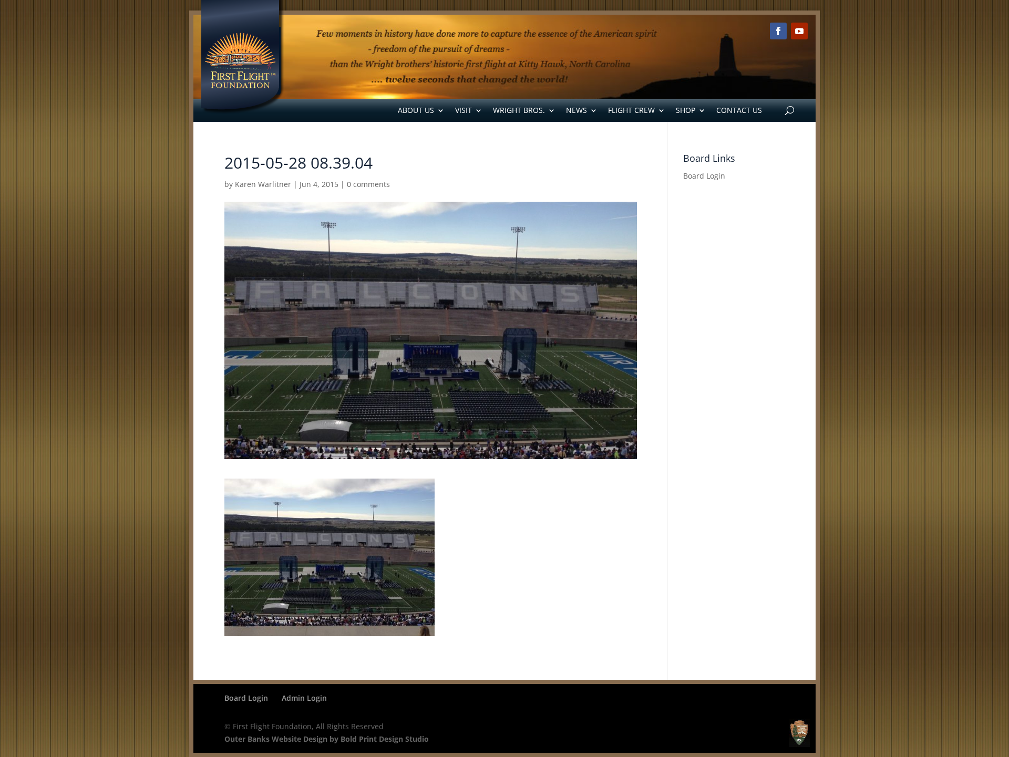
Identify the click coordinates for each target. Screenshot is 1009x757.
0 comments (368, 184)
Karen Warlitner (263, 184)
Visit (463, 110)
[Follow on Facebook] (778, 31)
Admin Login (304, 698)
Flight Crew (631, 110)
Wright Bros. (519, 110)
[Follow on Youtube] (799, 31)
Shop (685, 110)
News (576, 110)
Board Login (704, 176)
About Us (416, 110)
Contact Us (739, 110)
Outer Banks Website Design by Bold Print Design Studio (326, 739)
